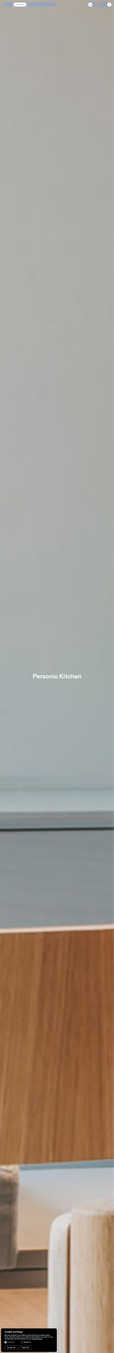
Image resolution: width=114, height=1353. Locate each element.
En (94, 4)
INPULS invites (47, 4)
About (32, 4)
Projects (20, 4)
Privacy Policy (37, 1339)
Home (7, 4)
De (90, 4)
